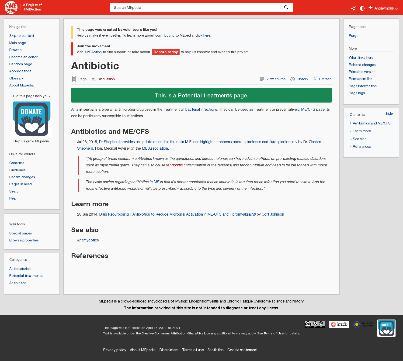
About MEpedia (143, 350)
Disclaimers (168, 350)
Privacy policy (114, 350)
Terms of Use (273, 333)
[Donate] (31, 116)
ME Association (155, 148)
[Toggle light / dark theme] (354, 8)
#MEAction (93, 52)
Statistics (216, 350)
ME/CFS (308, 110)
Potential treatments (205, 95)
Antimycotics (88, 240)
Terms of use (193, 350)
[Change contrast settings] (362, 8)
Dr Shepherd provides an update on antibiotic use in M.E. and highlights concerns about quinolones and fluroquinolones (196, 142)
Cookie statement (242, 350)
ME (156, 182)
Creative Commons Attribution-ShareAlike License (178, 333)
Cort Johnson (273, 214)
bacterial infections (201, 110)
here (206, 35)
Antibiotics (17, 283)
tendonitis (174, 165)
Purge (353, 35)
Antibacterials (20, 269)
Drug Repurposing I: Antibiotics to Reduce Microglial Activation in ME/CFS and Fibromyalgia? (176, 214)
